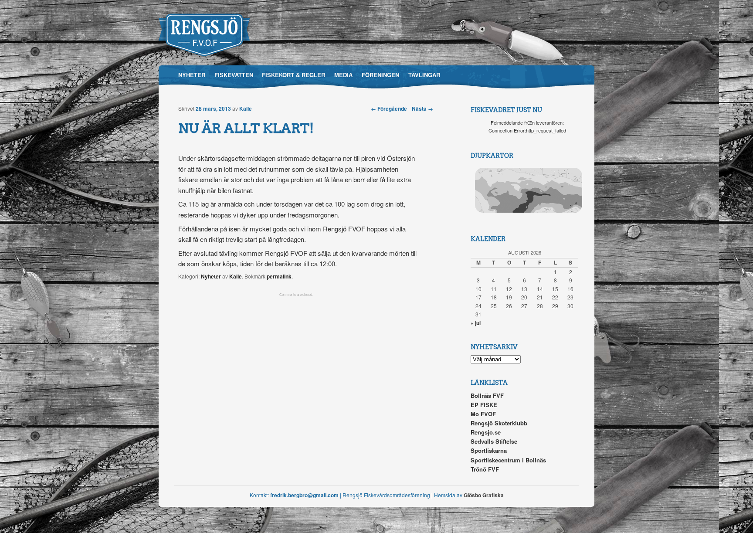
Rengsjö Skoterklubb (499, 423)
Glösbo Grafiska (484, 495)
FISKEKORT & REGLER (293, 75)
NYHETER (191, 75)
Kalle (245, 108)
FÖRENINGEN (380, 75)
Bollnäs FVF (487, 395)
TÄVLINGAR (424, 75)
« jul (476, 323)
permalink (279, 276)
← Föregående (389, 108)
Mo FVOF (483, 414)
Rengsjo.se (486, 432)
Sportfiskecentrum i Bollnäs (508, 460)
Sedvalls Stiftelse (494, 441)
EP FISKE (484, 405)
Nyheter (211, 276)
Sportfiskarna (489, 450)
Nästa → (422, 108)
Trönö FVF (485, 469)
